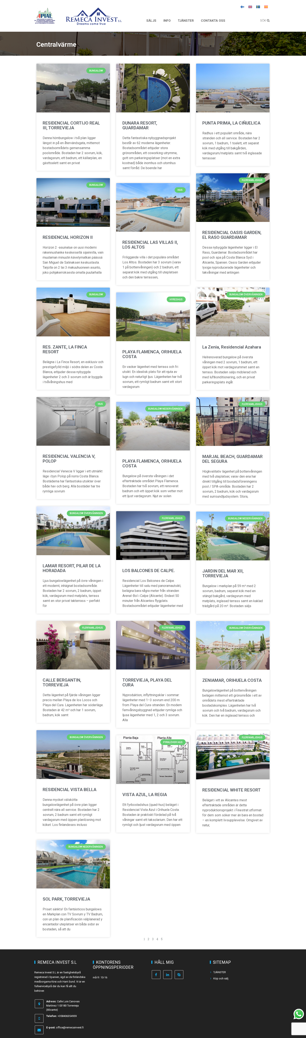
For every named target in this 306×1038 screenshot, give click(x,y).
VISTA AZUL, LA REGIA (144, 794)
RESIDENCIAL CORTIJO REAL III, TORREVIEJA (71, 125)
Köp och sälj (220, 978)
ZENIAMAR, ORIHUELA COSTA (232, 680)
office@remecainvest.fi (70, 1027)
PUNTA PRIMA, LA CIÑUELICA (231, 123)
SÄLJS (151, 21)
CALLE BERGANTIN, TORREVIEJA (62, 682)
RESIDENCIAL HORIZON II (68, 237)
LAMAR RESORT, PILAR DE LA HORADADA (72, 568)
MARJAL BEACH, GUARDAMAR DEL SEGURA (232, 459)
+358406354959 (67, 1016)
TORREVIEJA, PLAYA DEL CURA (147, 682)
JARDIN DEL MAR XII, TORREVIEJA (223, 573)
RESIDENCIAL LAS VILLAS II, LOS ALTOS (150, 245)
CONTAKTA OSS (213, 21)
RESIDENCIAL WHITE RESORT (231, 790)
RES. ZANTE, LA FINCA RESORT (65, 349)
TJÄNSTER (186, 21)
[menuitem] (242, 6)
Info (167, 21)
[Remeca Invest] (94, 22)
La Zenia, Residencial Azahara (231, 347)
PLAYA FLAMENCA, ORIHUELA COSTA (152, 354)
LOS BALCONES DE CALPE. (148, 570)
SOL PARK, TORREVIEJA (66, 899)
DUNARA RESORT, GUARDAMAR (139, 125)
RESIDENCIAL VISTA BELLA (69, 789)
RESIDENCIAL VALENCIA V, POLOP (69, 459)
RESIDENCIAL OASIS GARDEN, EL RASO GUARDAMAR (231, 235)
